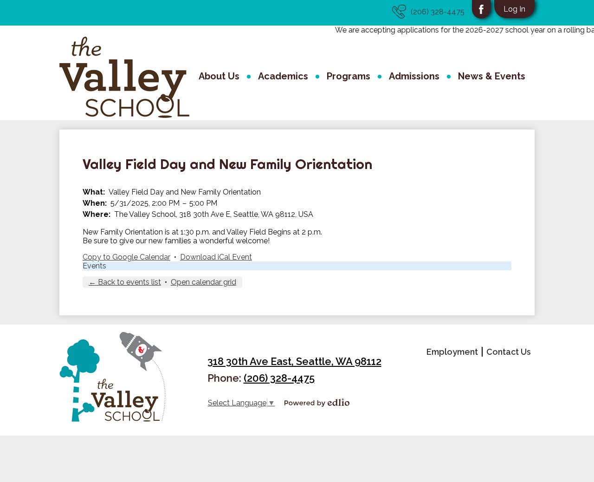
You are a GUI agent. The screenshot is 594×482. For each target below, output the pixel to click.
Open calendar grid (203, 282)
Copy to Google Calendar (126, 257)
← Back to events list (125, 282)
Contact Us (508, 352)
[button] (219, 78)
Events (94, 265)
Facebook (481, 9)
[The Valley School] (124, 77)
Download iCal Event (216, 257)
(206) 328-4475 (438, 11)
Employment (452, 352)
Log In (514, 9)
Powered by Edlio (316, 402)
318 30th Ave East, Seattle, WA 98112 (294, 361)
